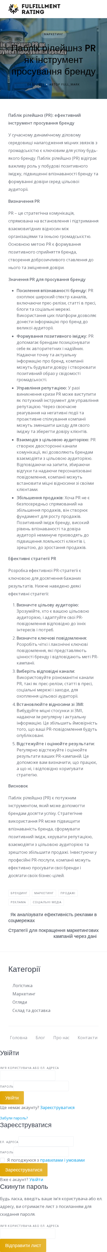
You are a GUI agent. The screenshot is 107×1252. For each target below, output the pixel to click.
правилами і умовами (62, 1160)
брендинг (19, 893)
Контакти (87, 1037)
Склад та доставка (31, 1010)
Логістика (22, 985)
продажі (68, 893)
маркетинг (44, 893)
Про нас (61, 1037)
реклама (18, 902)
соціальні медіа (47, 902)
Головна (18, 1037)
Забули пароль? (14, 1118)
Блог (40, 1037)
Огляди (19, 1002)
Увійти (36, 1179)
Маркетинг (53, 34)
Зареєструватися (57, 1107)
